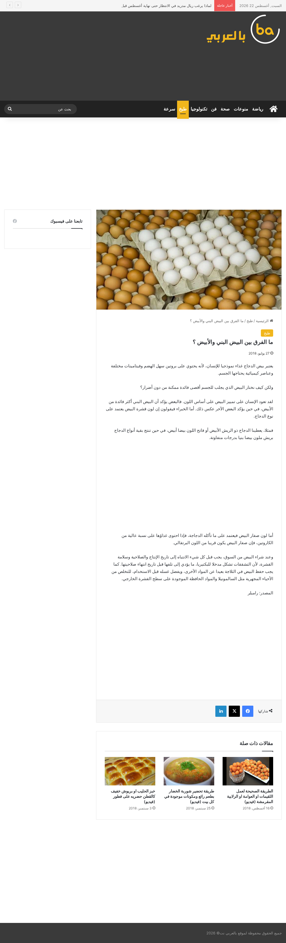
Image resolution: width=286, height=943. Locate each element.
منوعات (241, 109)
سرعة (169, 109)
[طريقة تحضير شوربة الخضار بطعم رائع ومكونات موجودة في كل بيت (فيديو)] (189, 771)
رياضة (257, 109)
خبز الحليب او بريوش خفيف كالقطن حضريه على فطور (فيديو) (133, 796)
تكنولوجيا (199, 109)
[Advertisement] (95, 56)
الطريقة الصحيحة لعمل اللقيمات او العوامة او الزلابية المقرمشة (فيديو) (250, 796)
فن (214, 109)
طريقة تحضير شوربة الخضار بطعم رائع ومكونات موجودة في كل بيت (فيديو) (189, 796)
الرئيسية (263, 321)
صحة (225, 109)
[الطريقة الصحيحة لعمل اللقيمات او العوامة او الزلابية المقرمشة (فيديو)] (248, 771)
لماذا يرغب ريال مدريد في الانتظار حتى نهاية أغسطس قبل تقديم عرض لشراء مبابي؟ (145, 5)
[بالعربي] (244, 29)
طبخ (183, 109)
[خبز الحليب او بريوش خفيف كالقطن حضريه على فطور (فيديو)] (130, 771)
